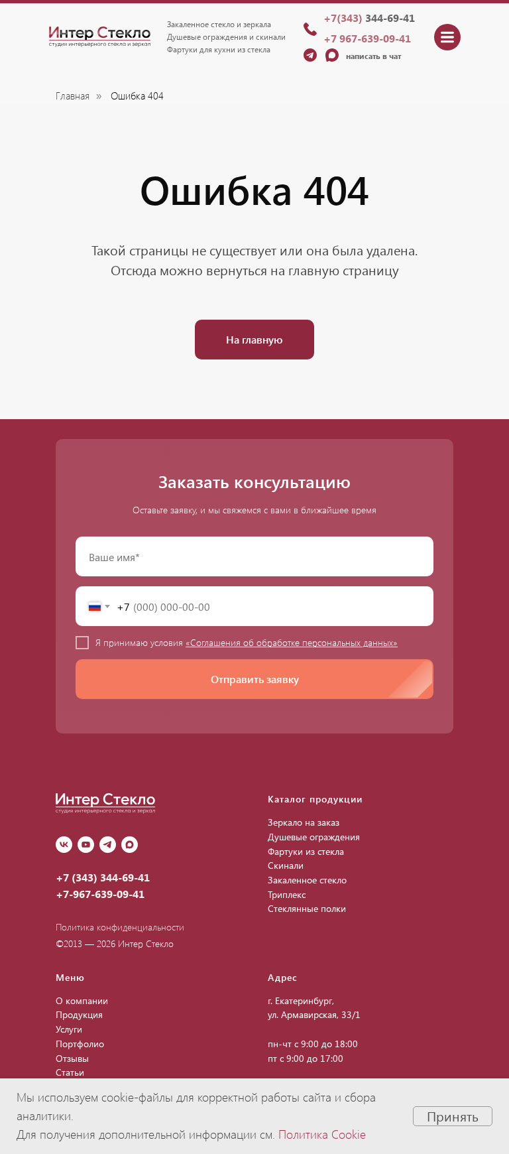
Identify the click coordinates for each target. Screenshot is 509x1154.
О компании (82, 1000)
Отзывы (72, 1058)
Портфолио (80, 1043)
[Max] (129, 844)
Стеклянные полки (307, 908)
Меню (70, 977)
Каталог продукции (315, 799)
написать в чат (373, 55)
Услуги (69, 1029)
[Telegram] (107, 844)
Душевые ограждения (314, 836)
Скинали (286, 865)
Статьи (70, 1072)
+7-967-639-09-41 (100, 894)
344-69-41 (369, 18)
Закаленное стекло (307, 879)
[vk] (64, 844)
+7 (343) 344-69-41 (103, 877)
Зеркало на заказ (303, 822)
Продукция (79, 1014)
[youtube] (86, 844)
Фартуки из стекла (306, 851)
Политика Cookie (322, 1134)
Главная (72, 96)
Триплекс (287, 894)
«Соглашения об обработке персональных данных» (292, 642)
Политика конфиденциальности (120, 927)
